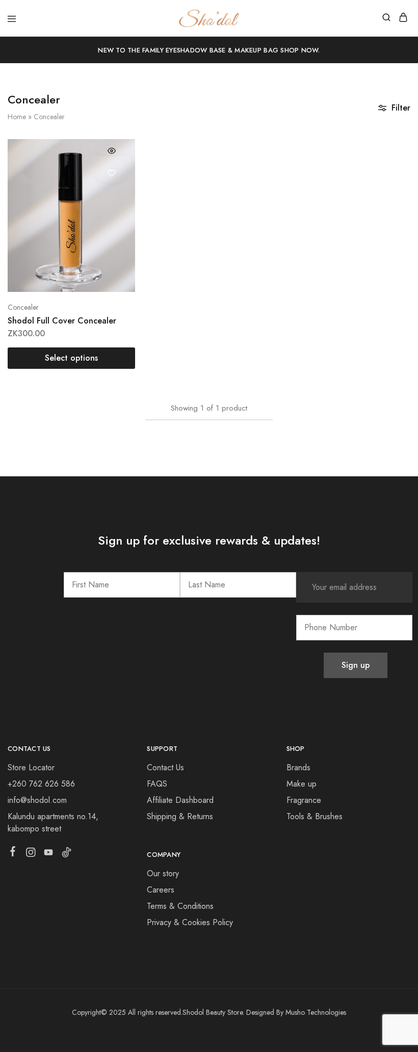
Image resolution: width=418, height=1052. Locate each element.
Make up (301, 784)
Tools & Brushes (314, 816)
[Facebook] (13, 853)
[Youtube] (49, 854)
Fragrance (303, 800)
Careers (160, 890)
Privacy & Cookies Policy (190, 922)
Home (17, 117)
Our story (163, 873)
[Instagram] (31, 854)
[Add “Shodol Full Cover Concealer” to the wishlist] (111, 173)
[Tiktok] (66, 854)
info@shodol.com (37, 800)
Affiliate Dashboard (180, 800)
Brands (298, 767)
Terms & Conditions (180, 906)
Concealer (23, 307)
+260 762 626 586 (41, 784)
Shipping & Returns (180, 816)
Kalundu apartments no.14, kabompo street (53, 822)
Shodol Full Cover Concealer (62, 321)
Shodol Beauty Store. (213, 1012)
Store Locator (31, 767)
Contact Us (165, 767)
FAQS (157, 784)
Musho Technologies (315, 1012)
